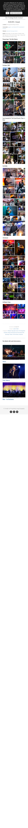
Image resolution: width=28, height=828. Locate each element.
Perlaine (11, 334)
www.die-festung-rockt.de (12, 31)
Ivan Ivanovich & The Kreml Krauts (16, 332)
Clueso (4, 362)
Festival (9, 332)
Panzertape (7, 334)
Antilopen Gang (10, 330)
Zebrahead (21, 334)
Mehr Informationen (16, 13)
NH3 (23, 332)
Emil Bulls (5, 332)
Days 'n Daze (16, 330)
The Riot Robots (15, 334)
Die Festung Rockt (22, 330)
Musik (17, 329)
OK (7, 13)
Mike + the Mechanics (8, 399)
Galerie (14, 329)
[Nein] (26, 8)
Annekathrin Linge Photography (18, 408)
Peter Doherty (6, 380)
